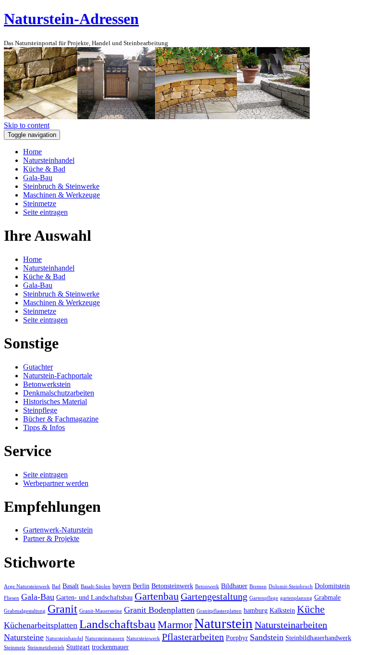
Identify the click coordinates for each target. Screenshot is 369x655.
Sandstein (266, 637)
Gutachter (38, 367)
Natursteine (24, 637)
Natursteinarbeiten (291, 624)
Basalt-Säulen (96, 586)
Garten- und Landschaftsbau (94, 597)
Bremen (258, 586)
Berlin (141, 586)
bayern (121, 586)
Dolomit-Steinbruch (291, 586)
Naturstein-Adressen (71, 18)
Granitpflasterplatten (219, 611)
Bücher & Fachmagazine (60, 419)
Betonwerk (207, 586)
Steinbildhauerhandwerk (318, 638)
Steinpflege (40, 410)
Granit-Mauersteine (100, 611)
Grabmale (327, 597)
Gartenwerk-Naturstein (58, 530)
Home (32, 152)
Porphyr (237, 638)
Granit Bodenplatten (159, 610)
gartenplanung (296, 598)
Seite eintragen (45, 212)
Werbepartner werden (55, 483)
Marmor (175, 624)
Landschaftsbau (117, 623)
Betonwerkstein (47, 384)
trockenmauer (110, 647)
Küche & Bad (44, 169)
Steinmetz (14, 647)
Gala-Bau (37, 177)
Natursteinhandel (48, 160)
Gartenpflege (263, 598)
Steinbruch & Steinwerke (61, 186)
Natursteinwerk (143, 638)
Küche (311, 609)
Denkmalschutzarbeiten (58, 393)
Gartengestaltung (214, 596)
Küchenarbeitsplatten (40, 625)
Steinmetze (39, 203)
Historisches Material (55, 401)
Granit (62, 609)
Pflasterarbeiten (193, 636)
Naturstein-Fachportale (57, 375)
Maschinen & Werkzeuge (61, 195)
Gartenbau (157, 596)
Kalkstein (282, 610)
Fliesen (11, 598)
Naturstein (223, 623)
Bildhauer (234, 586)
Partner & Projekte (51, 538)
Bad (56, 586)
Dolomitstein (332, 586)
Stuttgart (78, 647)
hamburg (256, 610)
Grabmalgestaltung (25, 611)
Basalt (70, 586)
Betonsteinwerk (172, 586)
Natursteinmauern (104, 638)
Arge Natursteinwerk (27, 586)
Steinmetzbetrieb (45, 647)
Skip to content (26, 125)
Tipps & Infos (44, 427)
